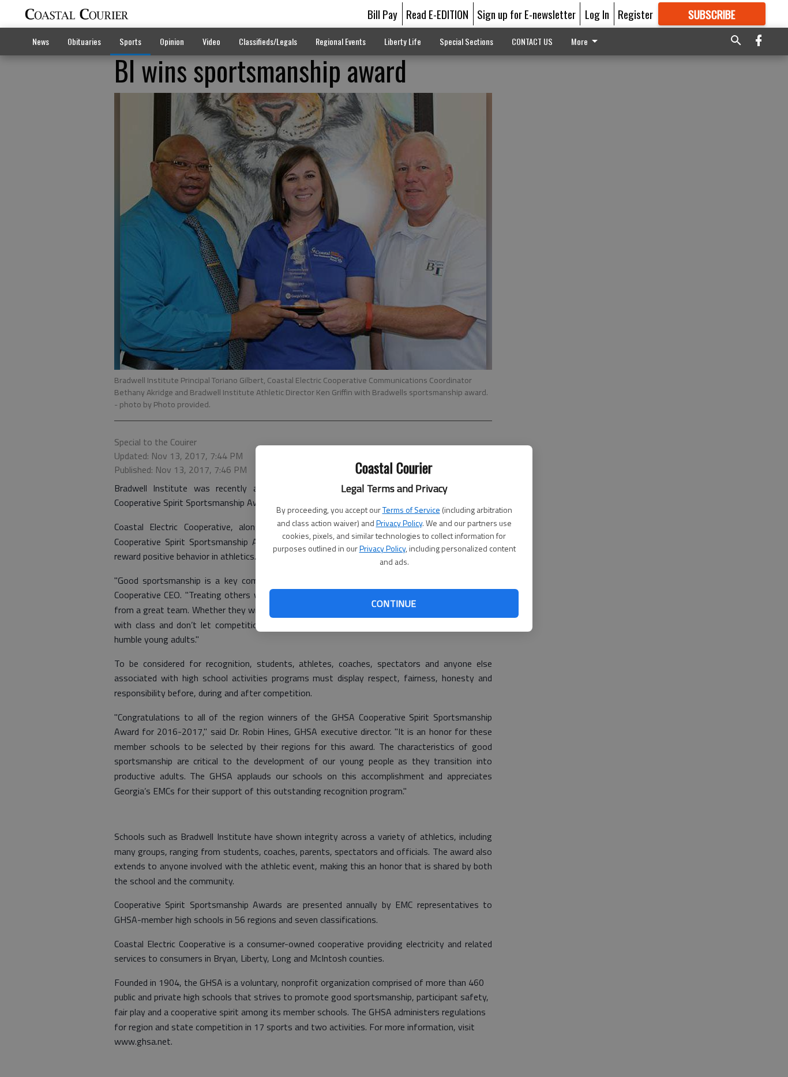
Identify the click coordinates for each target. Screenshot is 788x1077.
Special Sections (466, 41)
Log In (597, 13)
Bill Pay (382, 13)
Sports (130, 41)
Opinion (172, 41)
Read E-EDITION (437, 13)
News (40, 41)
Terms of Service (411, 510)
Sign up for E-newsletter (526, 13)
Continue (394, 603)
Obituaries (84, 41)
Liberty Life (402, 41)
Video (211, 41)
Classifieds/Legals (268, 41)
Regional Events (341, 41)
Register (635, 13)
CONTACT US (532, 41)
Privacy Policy (399, 523)
